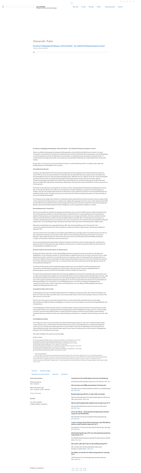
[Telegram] (81, 469)
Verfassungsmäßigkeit (90, 360)
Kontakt (120, 7)
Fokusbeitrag (38, 353)
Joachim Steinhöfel (80, 357)
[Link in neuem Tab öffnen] (121, 1)
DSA (90, 355)
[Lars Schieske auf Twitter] (124, 1)
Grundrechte (52, 357)
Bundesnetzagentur (65, 355)
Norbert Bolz (36, 358)
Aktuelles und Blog (45, 371)
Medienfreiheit (94, 357)
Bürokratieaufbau (75, 355)
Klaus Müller (88, 357)
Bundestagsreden (110, 7)
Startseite (34, 371)
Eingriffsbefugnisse (96, 355)
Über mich (75, 7)
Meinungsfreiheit (103, 357)
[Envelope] (88, 469)
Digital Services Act (84, 355)
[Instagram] (85, 469)
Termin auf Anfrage (35, 393)
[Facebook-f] (73, 469)
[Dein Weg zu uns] (139, 1)
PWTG (99, 358)
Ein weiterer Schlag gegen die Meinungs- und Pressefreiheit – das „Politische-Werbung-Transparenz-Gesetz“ (69, 46)
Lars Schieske (40, 6)
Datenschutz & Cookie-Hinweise (40, 374)
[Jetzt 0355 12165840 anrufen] (136, 1)
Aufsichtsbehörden (47, 355)
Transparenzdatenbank (64, 360)
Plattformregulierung (45, 358)
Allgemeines (44, 353)
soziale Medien (46, 360)
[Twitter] (77, 469)
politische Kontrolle (55, 358)
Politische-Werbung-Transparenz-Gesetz (80, 358)
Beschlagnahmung (56, 355)
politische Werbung (64, 358)
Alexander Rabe (38, 355)
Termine (83, 7)
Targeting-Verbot (54, 360)
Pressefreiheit (93, 358)
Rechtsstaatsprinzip (37, 360)
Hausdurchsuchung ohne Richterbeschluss (65, 357)
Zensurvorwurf (36, 361)
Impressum (55, 374)
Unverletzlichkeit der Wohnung (77, 360)
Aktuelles (91, 7)
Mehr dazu (107, 381)
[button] (71, 3)
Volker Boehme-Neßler (101, 360)
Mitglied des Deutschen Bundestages (46, 8)
